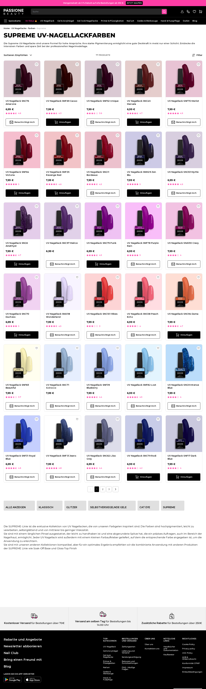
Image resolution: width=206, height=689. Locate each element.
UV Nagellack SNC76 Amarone (17, 102)
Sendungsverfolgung (131, 657)
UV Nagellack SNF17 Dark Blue (182, 457)
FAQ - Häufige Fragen (128, 668)
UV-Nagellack (47, 21)
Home (7, 28)
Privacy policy (188, 649)
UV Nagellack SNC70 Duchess (17, 315)
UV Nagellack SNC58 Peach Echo (142, 315)
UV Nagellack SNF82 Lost (141, 385)
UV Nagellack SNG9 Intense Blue (183, 386)
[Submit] (164, 12)
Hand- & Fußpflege (108, 679)
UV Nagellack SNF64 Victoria (17, 173)
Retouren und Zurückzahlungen (130, 662)
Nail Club (11, 653)
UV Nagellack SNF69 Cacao (61, 101)
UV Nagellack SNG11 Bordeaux (98, 173)
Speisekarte (15, 21)
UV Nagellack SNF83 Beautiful (17, 386)
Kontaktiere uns (152, 649)
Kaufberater (168, 655)
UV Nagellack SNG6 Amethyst (17, 244)
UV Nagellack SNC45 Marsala (138, 102)
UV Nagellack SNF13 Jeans (61, 455)
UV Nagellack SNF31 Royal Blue (20, 457)
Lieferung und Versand (128, 652)
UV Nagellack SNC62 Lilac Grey (101, 457)
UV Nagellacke (19, 28)
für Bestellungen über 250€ (184, 623)
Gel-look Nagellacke (87, 21)
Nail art (130, 21)
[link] (90, 489)
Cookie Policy (188, 644)
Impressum (187, 668)
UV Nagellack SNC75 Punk (101, 243)
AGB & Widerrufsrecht (189, 658)
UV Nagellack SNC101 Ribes (102, 314)
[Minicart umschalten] (200, 11)
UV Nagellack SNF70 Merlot (183, 101)
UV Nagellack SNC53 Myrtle (183, 172)
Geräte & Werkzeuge (147, 21)
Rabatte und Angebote (23, 639)
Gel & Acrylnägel (65, 21)
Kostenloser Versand (17, 623)
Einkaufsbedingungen (192, 672)
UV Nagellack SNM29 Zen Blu (141, 173)
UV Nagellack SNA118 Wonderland (58, 315)
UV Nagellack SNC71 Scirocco (57, 386)
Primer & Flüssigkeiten (112, 21)
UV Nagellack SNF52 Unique (103, 101)
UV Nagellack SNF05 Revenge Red (57, 173)
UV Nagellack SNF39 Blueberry (98, 386)
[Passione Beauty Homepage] (13, 12)
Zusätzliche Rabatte (154, 623)
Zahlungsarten (128, 647)
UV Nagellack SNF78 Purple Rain (143, 244)
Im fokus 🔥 (31, 21)
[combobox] (99, 12)
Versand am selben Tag (90, 621)
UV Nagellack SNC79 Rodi (141, 455)
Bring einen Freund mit (23, 660)
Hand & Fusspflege (170, 21)
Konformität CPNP (191, 663)
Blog (194, 21)
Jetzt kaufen (134, 3)
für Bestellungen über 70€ (47, 623)
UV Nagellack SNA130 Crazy (183, 243)
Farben (31, 28)
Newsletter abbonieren (23, 646)
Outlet (186, 21)
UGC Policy (187, 653)
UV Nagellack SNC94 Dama (183, 314)
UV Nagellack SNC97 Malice (62, 243)
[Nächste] (115, 489)
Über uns (149, 644)
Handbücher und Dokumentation (170, 648)
